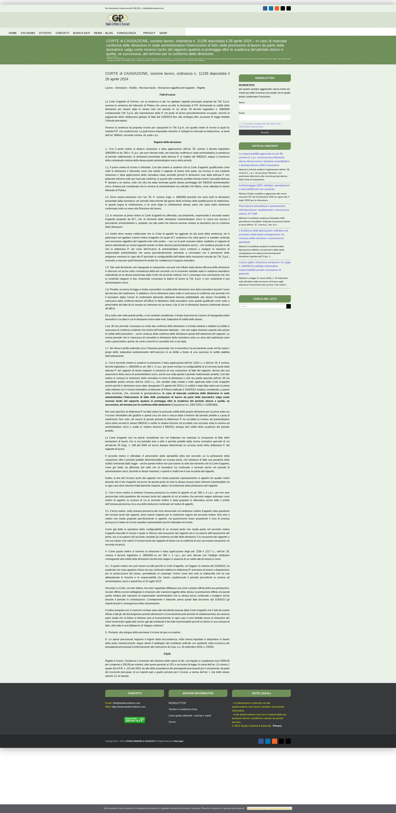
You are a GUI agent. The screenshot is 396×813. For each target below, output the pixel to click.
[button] (172, 31)
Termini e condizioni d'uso (183, 709)
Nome (242, 102)
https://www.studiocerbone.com (129, 706)
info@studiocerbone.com (153, 8)
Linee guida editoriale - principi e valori (190, 715)
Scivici (172, 722)
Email (241, 113)
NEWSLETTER (177, 703)
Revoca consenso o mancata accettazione (269, 808)
